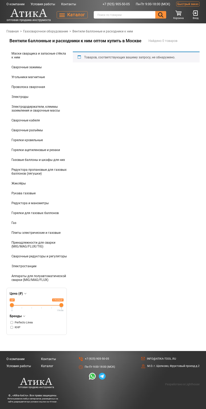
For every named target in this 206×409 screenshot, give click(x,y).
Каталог (47, 366)
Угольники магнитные (28, 77)
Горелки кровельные (27, 140)
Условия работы (43, 4)
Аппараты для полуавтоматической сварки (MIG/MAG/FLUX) (38, 278)
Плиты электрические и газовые (36, 233)
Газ (13, 223)
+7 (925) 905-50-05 (116, 4)
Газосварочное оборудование (45, 31)
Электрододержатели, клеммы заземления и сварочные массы (35, 108)
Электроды (19, 97)
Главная (12, 31)
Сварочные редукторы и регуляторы (39, 256)
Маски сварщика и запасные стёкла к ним (38, 55)
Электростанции (23, 266)
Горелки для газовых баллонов (35, 213)
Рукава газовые (23, 193)
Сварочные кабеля (25, 120)
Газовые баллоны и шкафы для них (38, 160)
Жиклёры (18, 183)
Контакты (68, 4)
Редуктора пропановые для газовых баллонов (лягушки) (39, 171)
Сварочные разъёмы (27, 130)
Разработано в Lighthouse (182, 384)
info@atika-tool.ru (161, 358)
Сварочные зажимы (26, 67)
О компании (15, 4)
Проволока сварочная (28, 87)
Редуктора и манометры (30, 203)
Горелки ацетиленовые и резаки (35, 150)
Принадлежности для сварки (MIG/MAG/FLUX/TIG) (33, 244)
